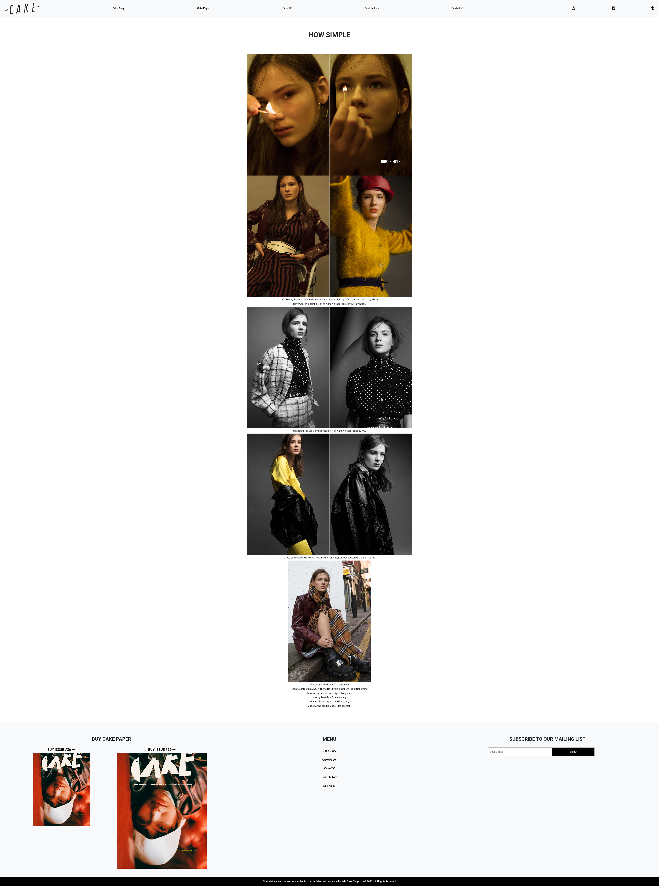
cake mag (22, 8)
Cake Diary (118, 8)
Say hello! (457, 8)
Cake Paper (203, 8)
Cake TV (287, 8)
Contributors (372, 8)
